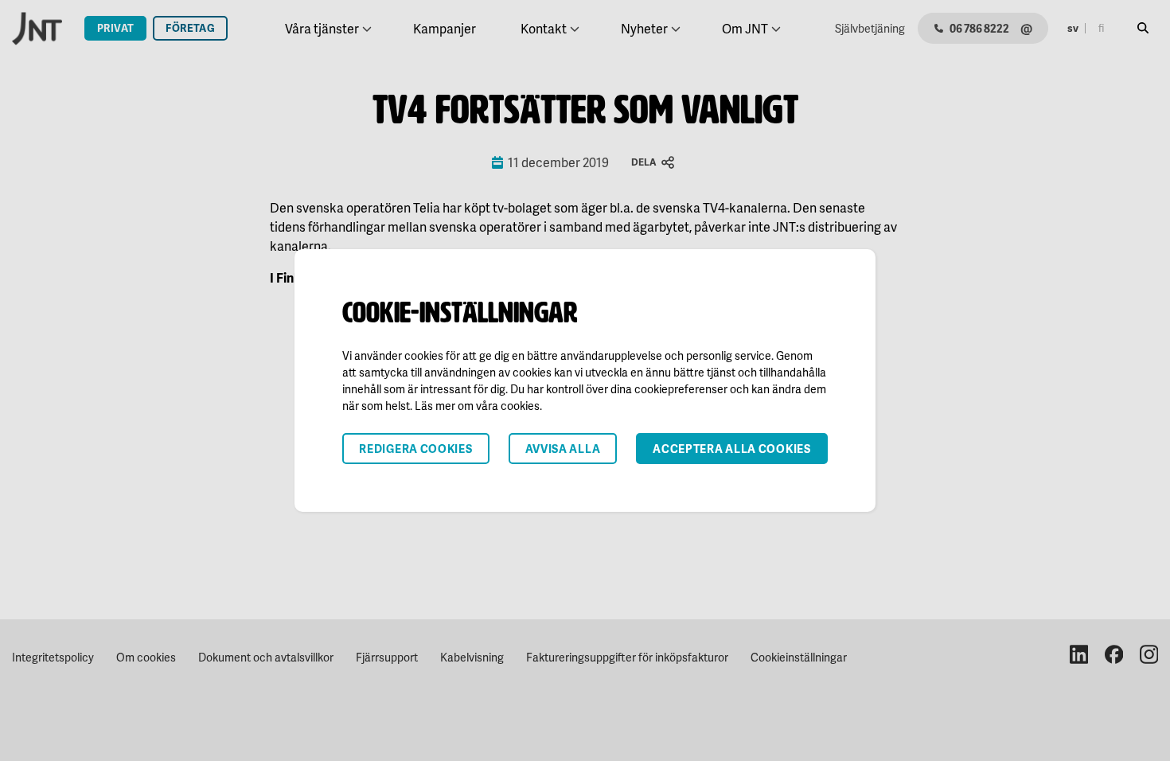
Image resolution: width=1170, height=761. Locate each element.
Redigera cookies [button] (415, 448)
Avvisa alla (563, 448)
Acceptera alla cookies (731, 448)
